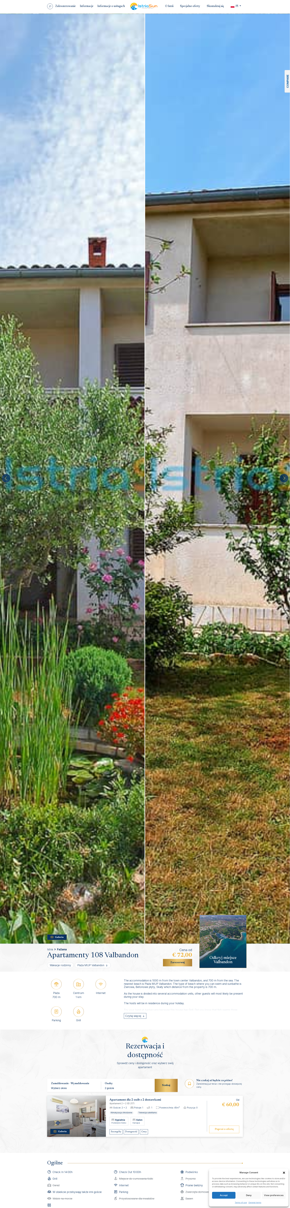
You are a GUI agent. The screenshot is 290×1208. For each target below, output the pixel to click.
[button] (283, 1172)
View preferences (274, 1195)
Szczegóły (116, 1131)
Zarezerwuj (177, 962)
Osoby (109, 1083)
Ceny (144, 1131)
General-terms (254, 1202)
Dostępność (131, 1131)
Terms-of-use (241, 1202)
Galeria (59, 937)
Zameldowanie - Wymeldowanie (70, 1083)
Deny (249, 1195)
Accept (224, 1195)
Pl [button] (237, 6)
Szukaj (166, 1085)
